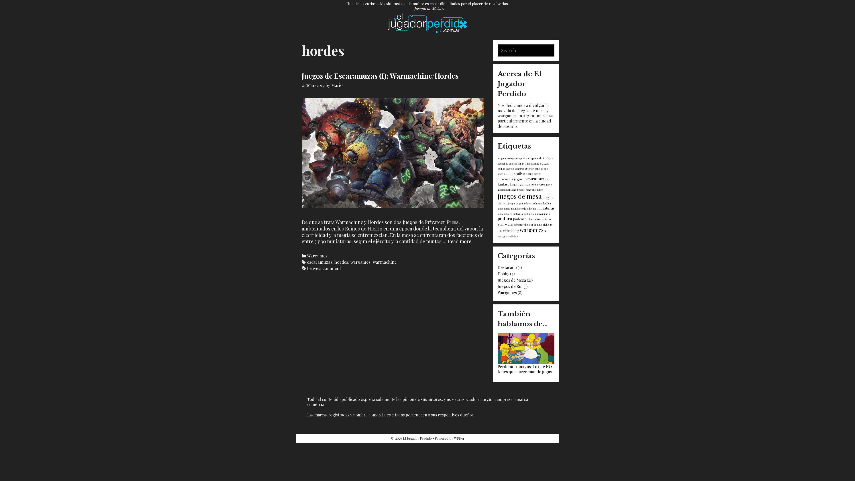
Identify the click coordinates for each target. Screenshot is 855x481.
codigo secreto (506, 168)
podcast (519, 218)
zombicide (512, 236)
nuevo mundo (542, 214)
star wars (505, 224)
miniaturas (545, 208)
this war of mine (533, 224)
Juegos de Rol (510, 286)
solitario (546, 219)
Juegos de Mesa (512, 280)
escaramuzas (319, 262)
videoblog (511, 230)
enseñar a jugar (510, 179)
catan (544, 163)
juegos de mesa (520, 196)
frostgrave (546, 184)
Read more (459, 241)
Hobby (503, 273)
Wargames (317, 256)
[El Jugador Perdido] (428, 22)
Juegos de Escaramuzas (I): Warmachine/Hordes (380, 75)
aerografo (512, 158)
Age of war (524, 158)
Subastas (518, 224)
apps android (538, 158)
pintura (505, 218)
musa (500, 214)
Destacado (507, 267)
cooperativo (515, 173)
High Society (518, 189)
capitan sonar (516, 163)
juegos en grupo (516, 203)
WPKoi (459, 438)
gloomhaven (504, 189)
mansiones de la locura (523, 208)
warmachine (385, 262)
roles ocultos (534, 219)
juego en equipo (534, 189)
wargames (360, 262)
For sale (535, 184)
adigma (502, 158)
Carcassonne (532, 163)
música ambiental (513, 214)
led (545, 203)
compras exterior (524, 168)
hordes (341, 262)
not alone (529, 214)
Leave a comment (324, 268)
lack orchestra (534, 203)
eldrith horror (533, 173)
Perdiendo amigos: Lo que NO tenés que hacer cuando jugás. (525, 369)
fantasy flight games (514, 184)
